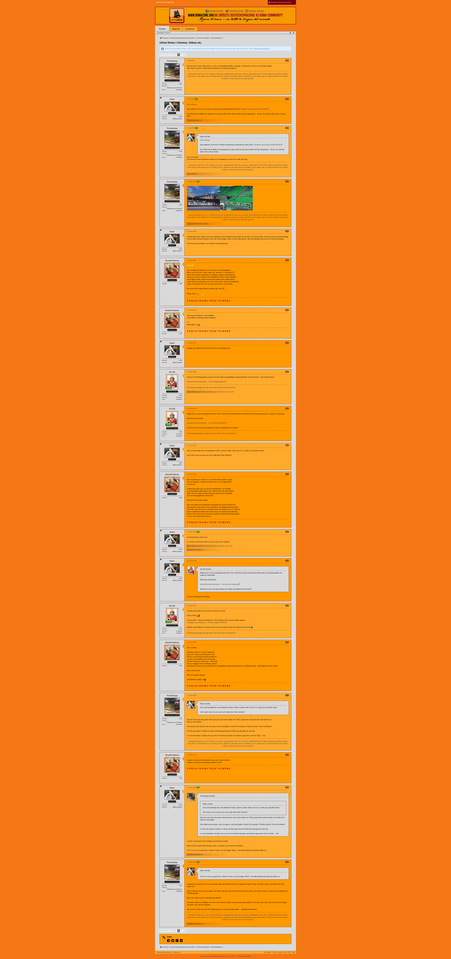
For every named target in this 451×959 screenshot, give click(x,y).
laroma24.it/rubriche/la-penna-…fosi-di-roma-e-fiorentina (206, 423)
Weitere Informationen (261, 49)
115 (287, 605)
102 (287, 99)
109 (287, 371)
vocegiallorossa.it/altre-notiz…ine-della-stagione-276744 (206, 622)
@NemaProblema (193, 850)
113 (287, 531)
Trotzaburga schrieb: (207, 796)
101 (287, 60)
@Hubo (208, 479)
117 (287, 695)
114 (287, 560)
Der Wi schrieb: (205, 569)
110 (287, 408)
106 (287, 260)
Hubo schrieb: (205, 136)
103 (287, 128)
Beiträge (164, 84)
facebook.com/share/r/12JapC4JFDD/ (254, 109)
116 (287, 642)
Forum (162, 29)
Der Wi (221, 392)
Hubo (220, 546)
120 (287, 862)
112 (287, 474)
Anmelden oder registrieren (165, 2)
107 (287, 310)
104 (287, 181)
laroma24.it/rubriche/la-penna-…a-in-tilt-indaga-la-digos (205, 382)
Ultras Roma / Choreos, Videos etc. (180, 42)
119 (287, 787)
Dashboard (189, 29)
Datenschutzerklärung (164, 952)
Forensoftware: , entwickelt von (225, 956)
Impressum (177, 952)
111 (287, 445)
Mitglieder (176, 29)
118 (287, 754)
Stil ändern (267, 952)
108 (287, 342)
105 (287, 231)
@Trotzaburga (192, 104)
